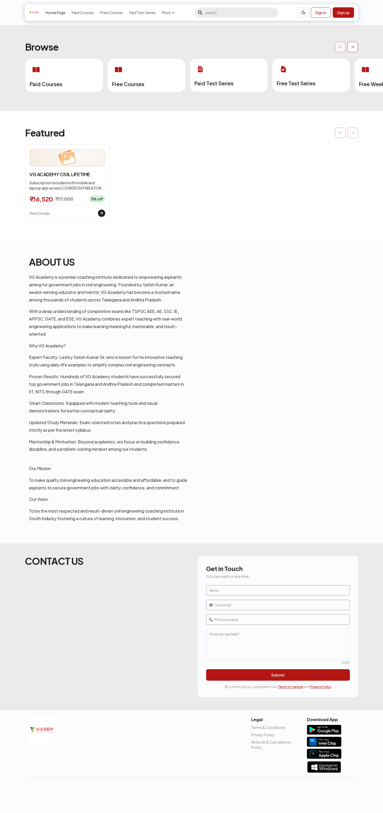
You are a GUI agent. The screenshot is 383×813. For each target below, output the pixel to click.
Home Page (55, 12)
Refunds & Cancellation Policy (271, 745)
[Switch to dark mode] (303, 12)
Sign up (343, 12)
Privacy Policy (320, 687)
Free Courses (111, 12)
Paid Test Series (142, 12)
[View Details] (101, 213)
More (166, 12)
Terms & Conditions (268, 727)
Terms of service (290, 687)
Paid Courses (83, 12)
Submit (278, 675)
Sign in (320, 12)
